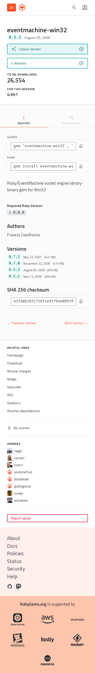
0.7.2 (14, 257)
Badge (12, 379)
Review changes (19, 371)
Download (14, 363)
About (13, 538)
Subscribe (14, 387)
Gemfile (12, 137)
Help (12, 576)
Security (16, 569)
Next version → (76, 323)
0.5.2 (14, 276)
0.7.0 (14, 263)
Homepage (15, 355)
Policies (15, 553)
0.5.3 (14, 269)
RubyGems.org (33, 604)
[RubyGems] (22, 7)
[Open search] (74, 7)
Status (14, 561)
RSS (10, 395)
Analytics (14, 403)
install (11, 157)
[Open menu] (11, 7)
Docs (12, 546)
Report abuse (21, 518)
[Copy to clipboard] (81, 146)
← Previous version (21, 323)
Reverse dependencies (23, 410)
